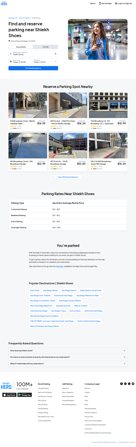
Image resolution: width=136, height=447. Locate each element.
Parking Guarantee (90, 408)
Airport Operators (67, 392)
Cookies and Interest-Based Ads (95, 425)
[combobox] (33, 54)
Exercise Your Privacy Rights (93, 421)
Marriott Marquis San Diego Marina (44, 326)
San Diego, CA (12, 18)
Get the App (106, 3)
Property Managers (68, 400)
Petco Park (34, 290)
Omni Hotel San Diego (93, 311)
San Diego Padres (50, 290)
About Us (87, 388)
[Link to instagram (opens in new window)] (125, 384)
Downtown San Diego (63, 295)
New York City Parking (45, 392)
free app (59, 266)
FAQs (86, 396)
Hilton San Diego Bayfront (41, 306)
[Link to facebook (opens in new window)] (121, 384)
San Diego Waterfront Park (87, 295)
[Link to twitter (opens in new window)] (129, 384)
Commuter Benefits (44, 421)
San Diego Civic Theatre (40, 295)
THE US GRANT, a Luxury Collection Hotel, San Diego (52, 321)
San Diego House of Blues (70, 300)
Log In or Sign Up (125, 3)
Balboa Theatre (80, 306)
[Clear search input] (55, 54)
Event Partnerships (68, 396)
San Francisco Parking (45, 396)
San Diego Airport (69, 290)
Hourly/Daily (21, 47)
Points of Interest (24, 18)
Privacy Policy (89, 416)
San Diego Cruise (58, 311)
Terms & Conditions (91, 412)
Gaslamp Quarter (63, 306)
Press (86, 400)
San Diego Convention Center (42, 300)
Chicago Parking (43, 388)
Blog (86, 404)
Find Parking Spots (33, 68)
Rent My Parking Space (69, 404)
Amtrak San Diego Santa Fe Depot (44, 316)
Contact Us (88, 429)
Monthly (46, 47)
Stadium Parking (43, 412)
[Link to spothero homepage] (6, 386)
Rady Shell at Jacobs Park (90, 290)
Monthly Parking (43, 408)
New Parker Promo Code (46, 416)
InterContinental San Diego (89, 321)
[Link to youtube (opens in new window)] (133, 384)
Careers (87, 392)
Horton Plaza (75, 311)
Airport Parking (42, 404)
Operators (65, 388)
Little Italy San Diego (38, 311)
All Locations (42, 400)
